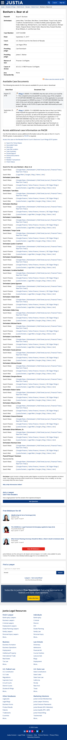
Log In (55, 2)
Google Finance (22, 185)
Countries (6, 716)
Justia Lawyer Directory (41, 702)
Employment (7, 650)
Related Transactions (13, 160)
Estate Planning (39, 629)
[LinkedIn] (25, 731)
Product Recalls (8, 707)
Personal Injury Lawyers (10, 634)
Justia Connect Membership (43, 699)
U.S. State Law (39, 669)
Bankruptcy (37, 617)
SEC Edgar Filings (52, 185)
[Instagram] (32, 731)
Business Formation (9, 645)
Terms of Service (43, 735)
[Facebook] (30, 731)
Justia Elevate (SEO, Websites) (43, 707)
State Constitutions (40, 672)
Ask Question (33, 501)
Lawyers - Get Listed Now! (33, 578)
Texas (35, 688)
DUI (35, 626)
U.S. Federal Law (9, 669)
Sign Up (62, 2)
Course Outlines (39, 653)
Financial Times (56, 170)
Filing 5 (21, 94)
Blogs (35, 659)
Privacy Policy (54, 735)
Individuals (38, 615)
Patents (5, 710)
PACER (26, 136)
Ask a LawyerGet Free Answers (10, 493)
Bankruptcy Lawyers (9, 617)
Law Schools (38, 642)
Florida (36, 683)
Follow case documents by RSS (54, 79)
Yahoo (38, 175)
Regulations (6, 677)
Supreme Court (8, 680)
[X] (40, 731)
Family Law (37, 631)
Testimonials (38, 716)
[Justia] (14, 2)
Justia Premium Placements (42, 704)
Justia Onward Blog (40, 713)
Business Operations (9, 647)
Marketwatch (31, 170)
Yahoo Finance (33, 185)
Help (35, 735)
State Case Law (38, 677)
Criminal (36, 620)
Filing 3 (21, 110)
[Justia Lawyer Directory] (42, 731)
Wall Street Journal (43, 170)
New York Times (21, 172)
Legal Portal (21, 735)
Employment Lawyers (10, 626)
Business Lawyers (8, 620)
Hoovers (42, 185)
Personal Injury (39, 634)
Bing (33, 175)
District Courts (7, 686)
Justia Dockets (21, 188)
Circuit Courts (7, 683)
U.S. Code (6, 674)
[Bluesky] (37, 731)
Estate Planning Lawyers (11, 629)
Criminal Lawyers (8, 623)
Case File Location (12, 149)
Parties (8, 158)
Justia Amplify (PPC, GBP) (42, 710)
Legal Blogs (6, 702)
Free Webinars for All (12, 511)
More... (5, 637)
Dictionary (37, 645)
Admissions (37, 647)
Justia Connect (11, 735)
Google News (21, 170)
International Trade (9, 656)
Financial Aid (38, 650)
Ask (43, 175)
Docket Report (11, 153)
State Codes (37, 674)
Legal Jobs (6, 699)
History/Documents (12, 156)
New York (37, 686)
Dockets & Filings (8, 688)
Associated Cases (12, 145)
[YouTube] (27, 731)
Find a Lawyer (9, 564)
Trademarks (7, 713)
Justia (36, 727)
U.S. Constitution (8, 672)
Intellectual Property (9, 653)
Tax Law (5, 661)
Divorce (36, 623)
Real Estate (6, 659)
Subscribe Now (33, 598)
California (37, 680)
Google (27, 175)
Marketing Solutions (41, 696)
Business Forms (8, 704)
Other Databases (9, 696)
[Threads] (35, 731)
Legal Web (20, 175)
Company (30, 735)
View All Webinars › (33, 549)
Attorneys (9, 147)
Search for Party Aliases (14, 143)
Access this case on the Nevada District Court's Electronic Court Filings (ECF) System (30, 139)
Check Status (10, 162)
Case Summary (11, 151)
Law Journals (38, 656)
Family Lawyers (7, 631)
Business (6, 642)
